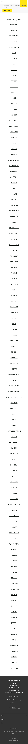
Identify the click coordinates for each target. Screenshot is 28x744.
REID (14, 324)
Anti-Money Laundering (14, 740)
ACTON (14, 267)
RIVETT (14, 578)
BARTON (14, 346)
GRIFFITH (14, 363)
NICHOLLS (14, 239)
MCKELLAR (14, 132)
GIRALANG (14, 87)
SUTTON (14, 437)
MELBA (14, 137)
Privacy (14, 733)
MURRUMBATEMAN (14, 431)
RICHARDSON (14, 533)
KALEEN (14, 104)
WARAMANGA (14, 589)
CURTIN (14, 612)
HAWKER (14, 92)
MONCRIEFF (14, 228)
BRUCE (14, 41)
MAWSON (14, 645)
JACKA (14, 222)
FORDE (14, 199)
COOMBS (14, 403)
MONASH (14, 521)
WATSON (14, 335)
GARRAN (14, 623)
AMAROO (14, 177)
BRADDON (14, 279)
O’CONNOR (14, 312)
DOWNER (14, 301)
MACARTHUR (14, 516)
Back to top (14, 728)
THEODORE (14, 538)
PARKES (14, 318)
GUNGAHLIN (14, 211)
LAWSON (14, 115)
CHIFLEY (14, 606)
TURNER (14, 329)
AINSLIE (14, 273)
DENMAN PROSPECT (14, 397)
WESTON (14, 595)
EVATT (14, 64)
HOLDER (14, 572)
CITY (14, 290)
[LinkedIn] (15, 708)
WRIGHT (14, 414)
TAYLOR (14, 250)
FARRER (14, 617)
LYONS (14, 640)
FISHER (14, 566)
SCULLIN (14, 149)
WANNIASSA (14, 544)
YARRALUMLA (14, 386)
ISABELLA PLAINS (14, 504)
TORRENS (14, 668)
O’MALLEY (14, 651)
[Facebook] (9, 708)
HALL (14, 425)
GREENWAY (14, 499)
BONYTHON (14, 454)
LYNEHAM (14, 307)
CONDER (14, 470)
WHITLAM (14, 408)
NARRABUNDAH (14, 374)
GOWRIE (14, 493)
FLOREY (14, 70)
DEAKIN (14, 352)
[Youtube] (19, 708)
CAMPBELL (14, 284)
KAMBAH (14, 510)
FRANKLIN (14, 205)
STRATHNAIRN (14, 160)
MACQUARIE (14, 126)
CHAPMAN (14, 555)
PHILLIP (14, 662)
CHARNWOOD (14, 47)
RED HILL (14, 380)
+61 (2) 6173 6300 (14, 690)
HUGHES (14, 629)
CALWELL (14, 459)
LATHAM (14, 109)
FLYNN (14, 75)
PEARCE (14, 657)
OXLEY (14, 527)
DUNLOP (14, 58)
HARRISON (14, 216)
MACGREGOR (14, 120)
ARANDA (14, 30)
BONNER (14, 183)
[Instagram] (12, 708)
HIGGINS (14, 98)
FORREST (14, 358)
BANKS (14, 448)
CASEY (14, 188)
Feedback (14, 738)
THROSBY (14, 256)
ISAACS (14, 634)
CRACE (14, 194)
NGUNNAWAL (14, 233)
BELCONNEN (14, 36)
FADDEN (14, 476)
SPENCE (14, 154)
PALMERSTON (14, 245)
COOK (14, 53)
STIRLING (14, 583)
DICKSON (14, 295)
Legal (14, 736)
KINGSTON (14, 369)
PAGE (14, 143)
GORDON (14, 487)
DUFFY (14, 561)
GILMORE (14, 482)
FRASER (14, 81)
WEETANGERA (14, 166)
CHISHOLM (14, 465)
